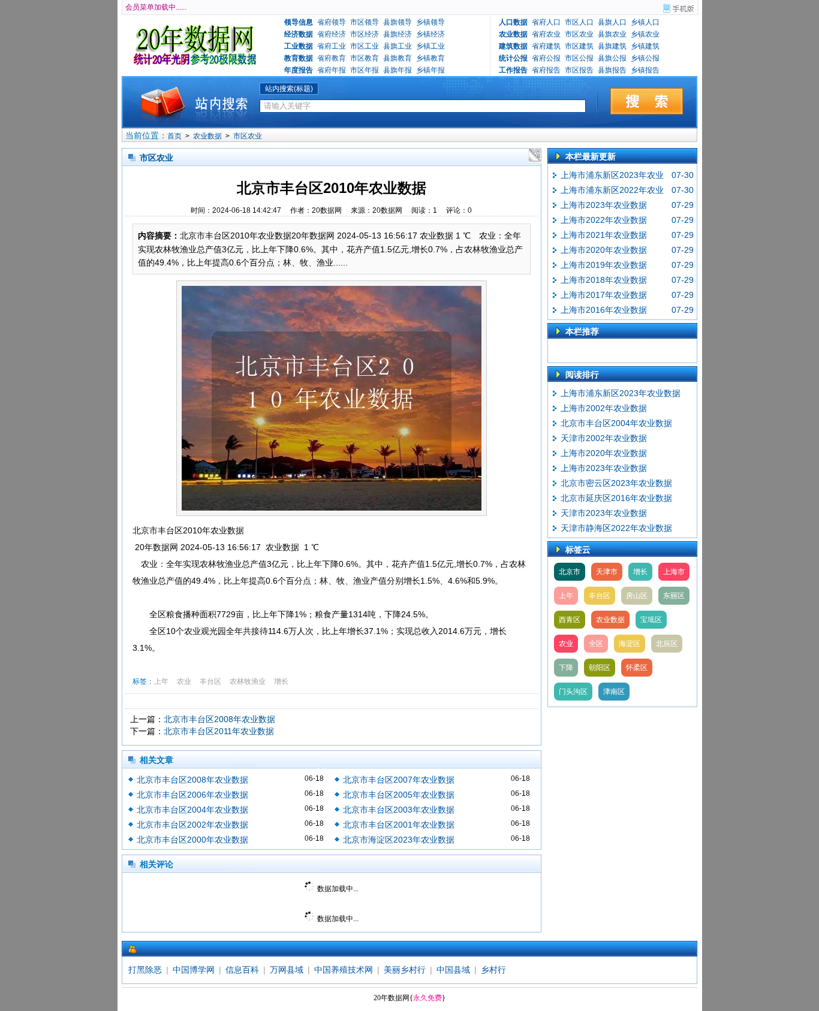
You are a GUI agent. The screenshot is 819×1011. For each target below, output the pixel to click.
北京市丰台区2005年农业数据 (398, 794)
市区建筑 (579, 46)
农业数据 (207, 136)
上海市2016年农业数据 (604, 310)
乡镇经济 (430, 34)
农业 (184, 681)
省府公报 (546, 58)
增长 (281, 681)
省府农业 (546, 34)
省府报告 (546, 70)
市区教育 (364, 58)
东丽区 (674, 595)
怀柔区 (637, 667)
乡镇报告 (645, 70)
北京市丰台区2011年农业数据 (219, 731)
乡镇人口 (645, 22)
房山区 (637, 595)
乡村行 (493, 969)
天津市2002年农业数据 (604, 438)
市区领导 (364, 22)
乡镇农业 (645, 34)
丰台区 (210, 681)
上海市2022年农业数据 (604, 220)
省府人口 (546, 22)
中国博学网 (194, 969)
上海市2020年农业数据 (604, 250)
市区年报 (364, 70)
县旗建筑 (612, 46)
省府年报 (331, 70)
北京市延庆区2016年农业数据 (616, 498)
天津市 (607, 572)
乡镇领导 (430, 22)
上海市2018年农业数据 (604, 280)
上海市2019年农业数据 (604, 265)
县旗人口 (612, 22)
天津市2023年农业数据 (604, 513)
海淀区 (629, 643)
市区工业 (364, 46)
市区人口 (579, 22)
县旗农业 (612, 34)
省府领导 (331, 22)
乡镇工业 (430, 46)
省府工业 (331, 46)
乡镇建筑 (645, 46)
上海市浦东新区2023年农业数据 (621, 393)
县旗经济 (397, 34)
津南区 (614, 691)
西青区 (569, 619)
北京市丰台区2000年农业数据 (192, 839)
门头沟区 (573, 691)
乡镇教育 (430, 58)
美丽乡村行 (405, 969)
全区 (596, 643)
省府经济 (331, 34)
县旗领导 (397, 22)
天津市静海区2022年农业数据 (616, 528)
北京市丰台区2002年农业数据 (192, 824)
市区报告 (579, 70)
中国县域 (453, 969)
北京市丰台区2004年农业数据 (192, 809)
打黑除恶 (145, 969)
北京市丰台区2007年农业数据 (398, 779)
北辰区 (667, 643)
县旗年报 (397, 70)
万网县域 (286, 969)
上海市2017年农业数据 (604, 295)
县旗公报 (612, 58)
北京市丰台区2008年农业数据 (219, 719)
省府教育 (331, 58)
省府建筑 (546, 46)
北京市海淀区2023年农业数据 (398, 839)
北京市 (569, 572)
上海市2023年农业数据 (604, 205)
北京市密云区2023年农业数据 (616, 483)
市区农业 (579, 34)
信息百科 (242, 969)
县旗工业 (397, 46)
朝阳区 (599, 667)
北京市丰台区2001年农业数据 (398, 824)
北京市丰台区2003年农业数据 (398, 809)
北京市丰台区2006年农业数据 (192, 794)
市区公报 (579, 58)
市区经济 (364, 34)
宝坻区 (651, 619)
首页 (174, 136)
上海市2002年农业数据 (604, 408)
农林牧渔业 (248, 681)
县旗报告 (612, 70)
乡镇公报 (645, 58)
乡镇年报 (430, 70)
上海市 (674, 572)
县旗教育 (397, 58)
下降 (566, 667)
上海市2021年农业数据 (604, 235)
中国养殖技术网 (343, 969)
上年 (161, 681)
